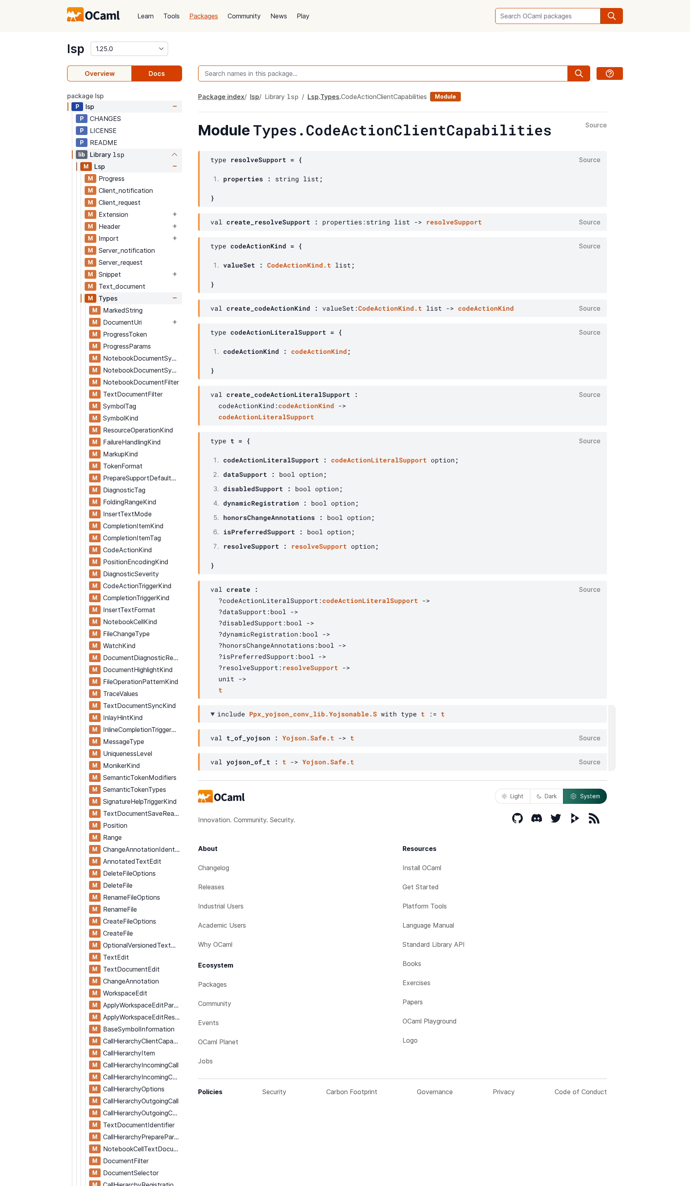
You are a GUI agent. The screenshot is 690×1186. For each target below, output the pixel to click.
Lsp (99, 167)
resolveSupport (454, 222)
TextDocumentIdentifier (138, 1125)
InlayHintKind (123, 718)
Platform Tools (424, 906)
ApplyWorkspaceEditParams (142, 1005)
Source (596, 125)
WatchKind (119, 646)
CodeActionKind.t (299, 265)
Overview (100, 73)
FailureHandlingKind (132, 442)
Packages (203, 16)
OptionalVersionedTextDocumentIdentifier (142, 945)
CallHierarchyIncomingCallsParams (142, 1077)
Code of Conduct (581, 1092)
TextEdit (116, 957)
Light (516, 796)
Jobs (205, 1061)
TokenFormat (123, 466)
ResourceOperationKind (138, 430)
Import (109, 238)
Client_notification (126, 190)
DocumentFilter (126, 1161)
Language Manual (428, 925)
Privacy (504, 1092)
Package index (221, 97)
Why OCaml (215, 944)
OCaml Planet (218, 1042)
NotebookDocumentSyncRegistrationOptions (142, 370)
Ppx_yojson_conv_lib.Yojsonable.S (313, 714)
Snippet (110, 274)
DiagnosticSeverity (131, 574)
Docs (157, 73)
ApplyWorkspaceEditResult (142, 1017)
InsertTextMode (127, 514)
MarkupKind (120, 454)
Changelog (213, 868)
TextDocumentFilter (133, 394)
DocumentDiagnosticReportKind (142, 658)
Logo (410, 1040)
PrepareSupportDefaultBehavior (142, 478)
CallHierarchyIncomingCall (140, 1065)
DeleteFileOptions (129, 873)
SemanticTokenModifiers (139, 777)
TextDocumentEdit (131, 969)
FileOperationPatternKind (140, 682)
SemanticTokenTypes (134, 789)
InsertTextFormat (129, 610)
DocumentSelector (131, 1173)
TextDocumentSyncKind (139, 706)
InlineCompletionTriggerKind (142, 730)
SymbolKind (121, 418)
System (590, 796)
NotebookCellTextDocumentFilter (142, 1149)
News (278, 16)
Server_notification (127, 250)
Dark (551, 796)
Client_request (120, 202)
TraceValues (120, 694)
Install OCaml (421, 868)
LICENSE (103, 131)
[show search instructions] (610, 73)
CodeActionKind (127, 550)
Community (244, 16)
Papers (412, 1002)
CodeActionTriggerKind (137, 586)
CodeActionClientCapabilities (384, 97)
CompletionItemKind (133, 526)
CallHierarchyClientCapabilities (142, 1041)
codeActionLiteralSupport (266, 417)
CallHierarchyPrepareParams (142, 1137)
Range (112, 837)
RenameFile (120, 909)
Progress (112, 178)
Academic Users (222, 925)
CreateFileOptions (129, 921)
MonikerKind (121, 766)
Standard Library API (433, 944)
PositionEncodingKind (136, 562)
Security (274, 1092)
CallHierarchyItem (129, 1053)
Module (445, 96)
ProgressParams (127, 346)
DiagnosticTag (124, 490)
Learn (145, 16)
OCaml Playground (429, 1021)
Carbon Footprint (351, 1092)
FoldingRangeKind (130, 502)
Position (115, 825)
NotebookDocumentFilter (141, 382)
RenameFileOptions (131, 897)
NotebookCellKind (130, 622)
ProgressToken (125, 334)
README (103, 143)
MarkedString (123, 310)
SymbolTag (119, 406)
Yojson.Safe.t (308, 738)
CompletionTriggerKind (136, 598)
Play (303, 16)
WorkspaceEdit (125, 993)
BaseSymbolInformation (138, 1029)
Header (109, 226)
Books (411, 964)
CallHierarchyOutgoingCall (140, 1101)
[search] (612, 16)
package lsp (85, 96)
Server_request (121, 262)
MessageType (123, 742)
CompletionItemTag (132, 538)
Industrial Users (221, 906)
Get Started (420, 887)
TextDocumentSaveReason (142, 813)
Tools (171, 16)
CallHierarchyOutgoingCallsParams (142, 1113)
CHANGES (105, 119)
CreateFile (118, 933)
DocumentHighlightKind (138, 670)
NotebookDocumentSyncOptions (142, 358)
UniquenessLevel (127, 754)
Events (208, 1023)
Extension (113, 214)
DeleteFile (118, 885)
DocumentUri (122, 322)
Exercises (416, 983)
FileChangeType (126, 634)
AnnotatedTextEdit (132, 861)
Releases (211, 887)
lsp (75, 49)
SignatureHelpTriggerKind (140, 801)
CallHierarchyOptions (134, 1089)
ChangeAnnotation (131, 981)
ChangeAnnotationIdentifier (142, 849)
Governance (435, 1092)
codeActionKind (486, 308)
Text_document (122, 286)
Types (108, 298)
